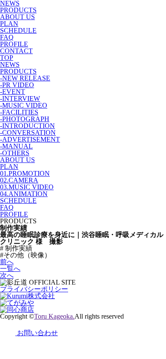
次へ (7, 275)
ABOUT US (17, 16)
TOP (6, 57)
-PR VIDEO (17, 84)
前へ (7, 261)
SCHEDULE (18, 30)
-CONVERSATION (28, 132)
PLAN (9, 23)
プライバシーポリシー (34, 289)
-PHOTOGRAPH (24, 119)
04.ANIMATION (24, 193)
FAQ (7, 37)
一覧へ (10, 268)
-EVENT (12, 91)
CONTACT (16, 50)
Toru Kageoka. (54, 316)
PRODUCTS (18, 10)
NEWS (10, 64)
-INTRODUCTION (27, 125)
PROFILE (14, 44)
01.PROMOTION (25, 173)
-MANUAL (16, 146)
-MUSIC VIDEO (23, 105)
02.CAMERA (19, 180)
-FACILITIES (19, 112)
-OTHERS (14, 153)
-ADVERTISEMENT (30, 139)
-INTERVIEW (20, 98)
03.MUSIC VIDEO (27, 187)
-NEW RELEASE (25, 78)
